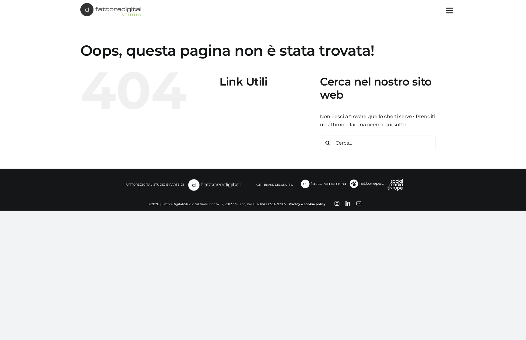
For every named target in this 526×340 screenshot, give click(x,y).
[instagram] (337, 203)
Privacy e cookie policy (307, 204)
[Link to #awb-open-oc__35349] (449, 10)
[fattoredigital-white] (214, 180)
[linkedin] (347, 203)
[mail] (358, 203)
